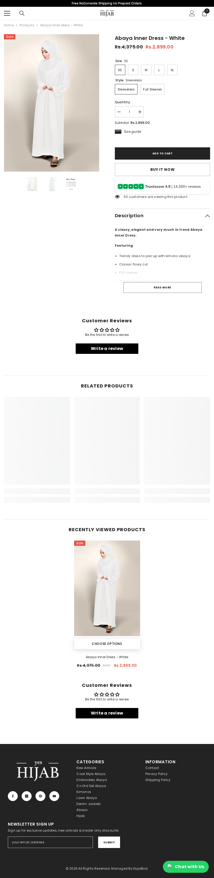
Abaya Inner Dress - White (107, 657)
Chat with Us (189, 867)
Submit (109, 842)
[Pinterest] (40, 796)
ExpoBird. (140, 868)
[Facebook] (13, 796)
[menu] (7, 13)
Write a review (107, 349)
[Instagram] (27, 796)
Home (9, 25)
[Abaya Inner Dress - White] (107, 588)
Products (27, 25)
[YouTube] (54, 796)
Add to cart (162, 153)
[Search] (22, 13)
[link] (37, 491)
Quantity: (123, 102)
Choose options (107, 643)
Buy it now (162, 169)
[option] (51, 103)
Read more (162, 287)
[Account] (192, 13)
